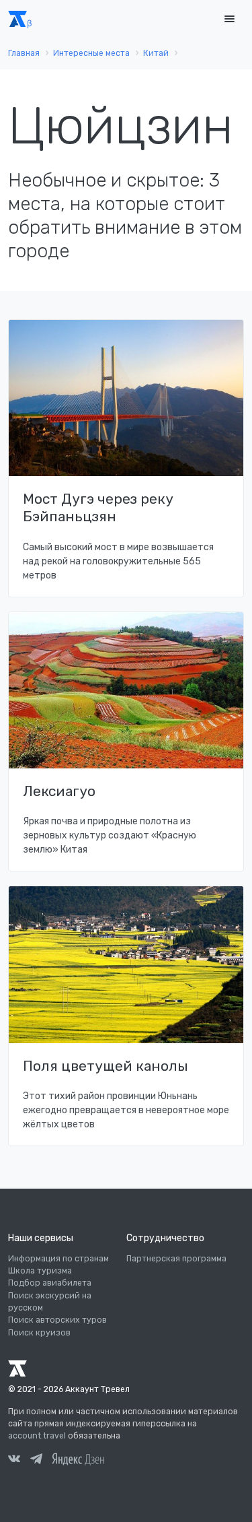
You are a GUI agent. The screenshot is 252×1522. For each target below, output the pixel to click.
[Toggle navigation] (229, 19)
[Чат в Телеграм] (36, 1460)
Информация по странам (58, 1258)
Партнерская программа (176, 1258)
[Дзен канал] (78, 1458)
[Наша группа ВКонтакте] (14, 1460)
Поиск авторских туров (57, 1320)
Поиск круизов (39, 1332)
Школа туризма (40, 1271)
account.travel (37, 1436)
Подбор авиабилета (49, 1283)
